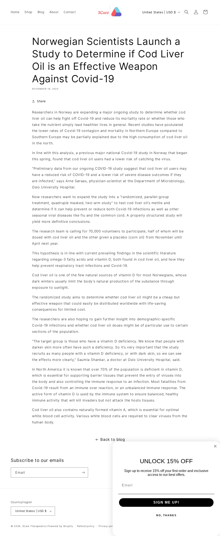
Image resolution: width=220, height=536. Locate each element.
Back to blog (112, 439)
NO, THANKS (166, 515)
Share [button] (41, 101)
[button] (186, 12)
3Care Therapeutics (34, 526)
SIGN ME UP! (166, 502)
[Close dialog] (215, 446)
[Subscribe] (83, 472)
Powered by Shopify (60, 526)
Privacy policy (107, 526)
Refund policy (85, 526)
